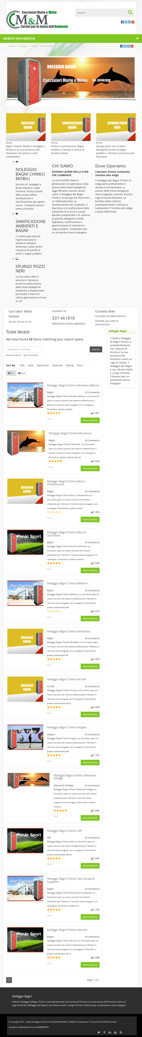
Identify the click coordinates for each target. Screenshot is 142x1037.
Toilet (34, 46)
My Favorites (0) (31, 355)
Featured (57, 365)
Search (96, 349)
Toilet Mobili (46, 46)
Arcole (50, 686)
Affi (49, 837)
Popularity (43, 365)
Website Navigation (19, 38)
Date (30, 365)
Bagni (50, 392)
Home (12, 46)
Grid (22, 373)
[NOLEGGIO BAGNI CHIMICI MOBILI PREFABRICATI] (37, 19)
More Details (90, 420)
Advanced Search (13, 355)
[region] (71, 81)
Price (80, 365)
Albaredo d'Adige (64, 785)
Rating (69, 365)
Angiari (51, 734)
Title (22, 365)
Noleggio (23, 46)
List (12, 373)
